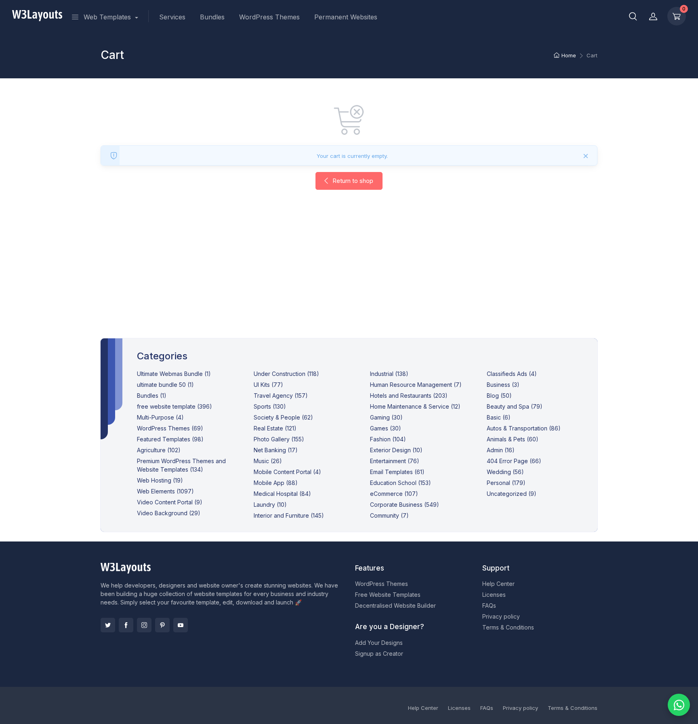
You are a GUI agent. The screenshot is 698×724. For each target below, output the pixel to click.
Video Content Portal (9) (169, 502)
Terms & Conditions (508, 627)
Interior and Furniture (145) (289, 515)
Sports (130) (270, 406)
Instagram (144, 625)
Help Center (498, 583)
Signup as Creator (379, 653)
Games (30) (385, 428)
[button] (633, 16)
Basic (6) (499, 417)
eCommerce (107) (394, 493)
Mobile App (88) (276, 482)
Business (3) (503, 384)
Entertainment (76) (394, 460)
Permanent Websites (345, 17)
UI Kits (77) (268, 384)
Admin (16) (501, 450)
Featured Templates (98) (170, 439)
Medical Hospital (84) (282, 493)
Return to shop (352, 181)
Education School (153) (400, 482)
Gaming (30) (386, 417)
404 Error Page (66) (514, 460)
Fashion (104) (388, 439)
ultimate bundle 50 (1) (165, 384)
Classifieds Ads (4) (512, 373)
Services (172, 17)
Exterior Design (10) (396, 450)
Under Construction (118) (286, 373)
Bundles (212, 17)
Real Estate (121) (275, 428)
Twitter (108, 625)
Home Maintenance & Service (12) (415, 406)
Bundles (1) (151, 395)
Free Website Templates (387, 594)
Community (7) (389, 515)
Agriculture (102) (159, 450)
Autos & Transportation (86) (524, 428)
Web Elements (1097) (165, 491)
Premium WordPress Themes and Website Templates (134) (181, 465)
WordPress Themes (269, 17)
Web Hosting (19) (160, 480)
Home (568, 55)
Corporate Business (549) (404, 504)
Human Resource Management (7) (416, 384)
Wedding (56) (505, 471)
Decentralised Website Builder (395, 605)
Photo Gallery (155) (279, 439)
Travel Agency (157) (281, 395)
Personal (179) (506, 482)
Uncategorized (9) (511, 493)
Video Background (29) (168, 513)
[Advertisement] (349, 272)
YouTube (180, 625)
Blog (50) (499, 395)
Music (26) (268, 460)
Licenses (494, 594)
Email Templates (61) (397, 471)
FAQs (489, 605)
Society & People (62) (283, 417)
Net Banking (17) (276, 450)
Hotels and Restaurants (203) (409, 395)
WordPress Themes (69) (170, 428)
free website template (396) (174, 406)
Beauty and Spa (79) (514, 406)
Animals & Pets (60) (512, 439)
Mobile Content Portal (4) (287, 471)
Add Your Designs (379, 642)
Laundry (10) (270, 504)
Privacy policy (501, 616)
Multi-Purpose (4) (160, 417)
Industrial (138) (389, 373)
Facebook (126, 625)
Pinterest (162, 625)
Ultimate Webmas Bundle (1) (174, 373)
